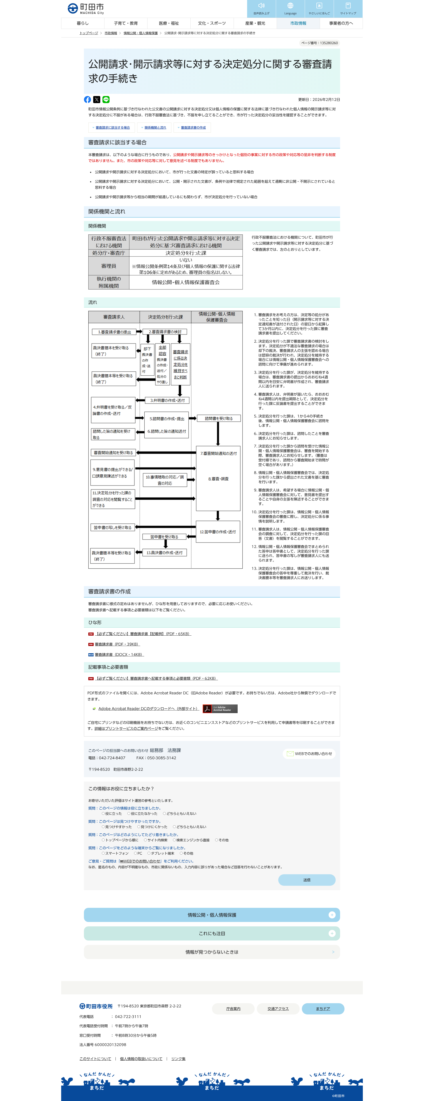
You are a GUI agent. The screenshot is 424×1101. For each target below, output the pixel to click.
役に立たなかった (144, 813)
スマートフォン (117, 853)
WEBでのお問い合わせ (313, 753)
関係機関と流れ (155, 127)
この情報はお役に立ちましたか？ (121, 788)
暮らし (83, 23)
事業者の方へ (341, 23)
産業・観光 (255, 23)
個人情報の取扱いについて (141, 1059)
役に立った (113, 813)
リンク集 (178, 1059)
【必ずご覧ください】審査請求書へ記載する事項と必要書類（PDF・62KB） (156, 678)
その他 (224, 840)
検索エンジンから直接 (193, 840)
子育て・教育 (126, 23)
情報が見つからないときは (212, 952)
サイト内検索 (157, 840)
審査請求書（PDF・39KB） (117, 644)
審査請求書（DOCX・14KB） (119, 654)
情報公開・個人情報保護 (141, 33)
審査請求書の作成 (193, 127)
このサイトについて (95, 1059)
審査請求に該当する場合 (113, 127)
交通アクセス (278, 1008)
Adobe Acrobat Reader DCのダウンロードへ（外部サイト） (148, 708)
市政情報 (298, 23)
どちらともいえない (181, 813)
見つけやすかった (118, 827)
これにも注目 (212, 933)
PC (140, 853)
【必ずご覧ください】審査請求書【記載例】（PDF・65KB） (143, 634)
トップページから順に (121, 840)
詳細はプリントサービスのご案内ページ (126, 728)
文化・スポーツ (212, 23)
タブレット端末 (162, 853)
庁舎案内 (233, 1008)
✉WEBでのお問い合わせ (140, 861)
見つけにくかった (154, 827)
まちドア (323, 1008)
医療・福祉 (169, 23)
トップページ (89, 33)
